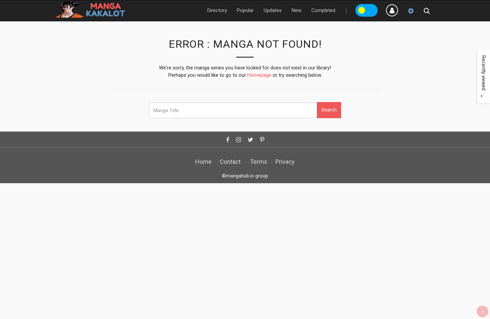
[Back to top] (482, 311)
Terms (258, 161)
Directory (217, 10)
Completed (323, 10)
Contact (230, 161)
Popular (245, 10)
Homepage (259, 75)
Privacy (285, 161)
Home (203, 161)
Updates (273, 10)
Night (372, 9)
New (296, 10)
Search (329, 110)
